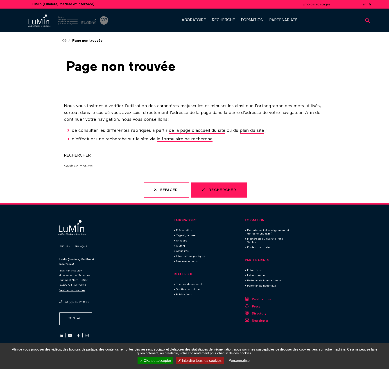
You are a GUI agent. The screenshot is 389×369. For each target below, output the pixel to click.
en (364, 4)
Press (256, 306)
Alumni (180, 246)
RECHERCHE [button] (223, 20)
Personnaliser (239, 360)
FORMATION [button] (252, 20)
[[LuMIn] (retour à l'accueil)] (74, 234)
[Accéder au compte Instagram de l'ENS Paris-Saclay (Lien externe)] (87, 335)
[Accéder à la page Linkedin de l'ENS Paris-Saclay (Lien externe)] (61, 335)
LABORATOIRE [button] (192, 20)
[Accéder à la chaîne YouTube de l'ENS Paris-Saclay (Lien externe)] (70, 335)
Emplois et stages (316, 4)
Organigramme (185, 235)
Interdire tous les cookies (201, 360)
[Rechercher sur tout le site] (367, 20)
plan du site (252, 130)
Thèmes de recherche (190, 284)
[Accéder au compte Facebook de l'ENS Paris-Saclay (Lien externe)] (79, 335)
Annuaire (181, 240)
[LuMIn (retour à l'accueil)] (41, 20)
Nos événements (187, 261)
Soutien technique (188, 289)
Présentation (184, 230)
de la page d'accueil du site (197, 130)
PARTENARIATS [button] (283, 20)
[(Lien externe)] (68, 21)
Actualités (182, 251)
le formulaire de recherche (185, 139)
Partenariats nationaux (261, 286)
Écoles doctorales (259, 247)
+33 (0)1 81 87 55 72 (76, 302)
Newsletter (260, 320)
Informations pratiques (190, 256)
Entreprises (254, 270)
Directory (259, 313)
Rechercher (77, 155)
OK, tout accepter (157, 360)
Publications (184, 294)
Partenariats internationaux (264, 280)
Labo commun (256, 275)
